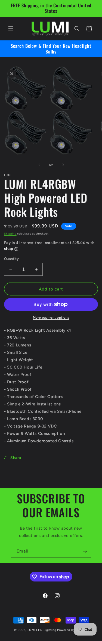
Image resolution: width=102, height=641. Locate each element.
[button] (11, 29)
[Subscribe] (85, 551)
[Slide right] (63, 165)
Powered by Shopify (72, 630)
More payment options (51, 317)
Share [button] (15, 457)
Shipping (10, 233)
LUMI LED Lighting (42, 630)
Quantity (11, 259)
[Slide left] (39, 165)
